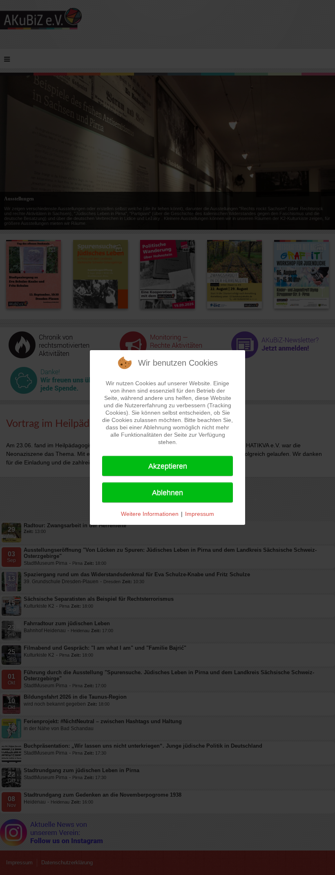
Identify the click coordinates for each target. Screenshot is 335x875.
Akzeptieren (167, 466)
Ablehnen (167, 493)
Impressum (199, 514)
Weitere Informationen (150, 514)
